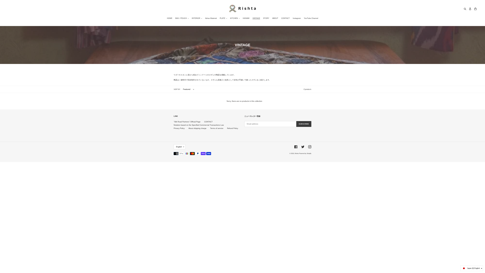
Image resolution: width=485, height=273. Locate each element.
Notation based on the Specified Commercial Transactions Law (199, 125)
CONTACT (208, 122)
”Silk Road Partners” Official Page (187, 122)
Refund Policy (232, 128)
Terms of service (216, 128)
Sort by (177, 89)
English (179, 147)
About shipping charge (197, 128)
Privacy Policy (179, 128)
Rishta (297, 153)
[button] (471, 268)
